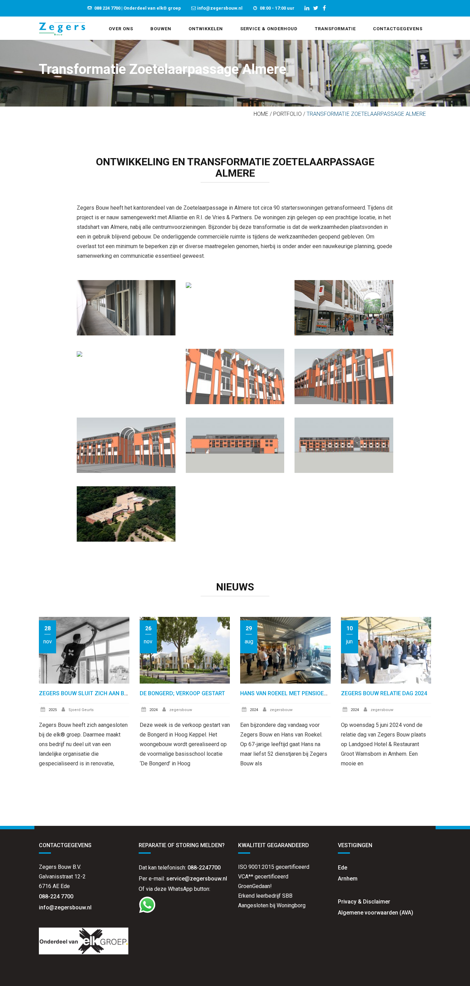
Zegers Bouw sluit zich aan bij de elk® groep (105, 693)
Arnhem (347, 878)
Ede (342, 867)
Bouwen (160, 28)
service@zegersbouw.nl (196, 878)
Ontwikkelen (206, 28)
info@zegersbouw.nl (66, 907)
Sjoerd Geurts (81, 710)
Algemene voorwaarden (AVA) (375, 912)
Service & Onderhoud (269, 28)
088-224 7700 (56, 896)
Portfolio (287, 114)
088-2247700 (204, 867)
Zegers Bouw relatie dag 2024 (384, 693)
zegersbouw (180, 710)
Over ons (121, 28)
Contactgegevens (398, 28)
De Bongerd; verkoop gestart (182, 693)
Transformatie (335, 28)
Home (261, 114)
